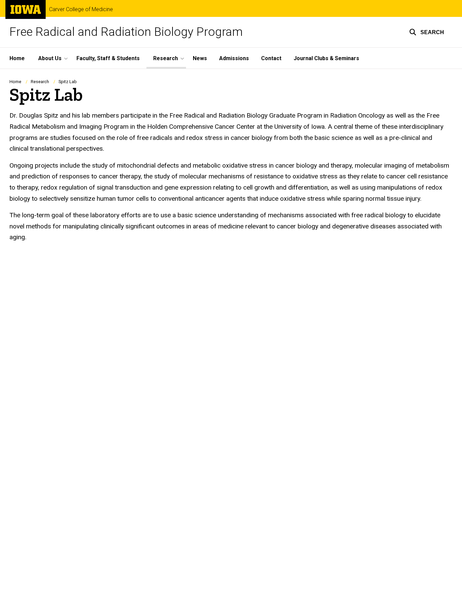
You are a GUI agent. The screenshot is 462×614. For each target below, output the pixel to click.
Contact (271, 58)
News (200, 58)
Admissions (234, 58)
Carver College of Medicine (81, 9)
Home (17, 58)
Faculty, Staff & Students (108, 58)
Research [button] (165, 58)
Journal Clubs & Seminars (326, 58)
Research (40, 81)
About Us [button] (50, 58)
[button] (427, 32)
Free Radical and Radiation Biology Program (126, 32)
